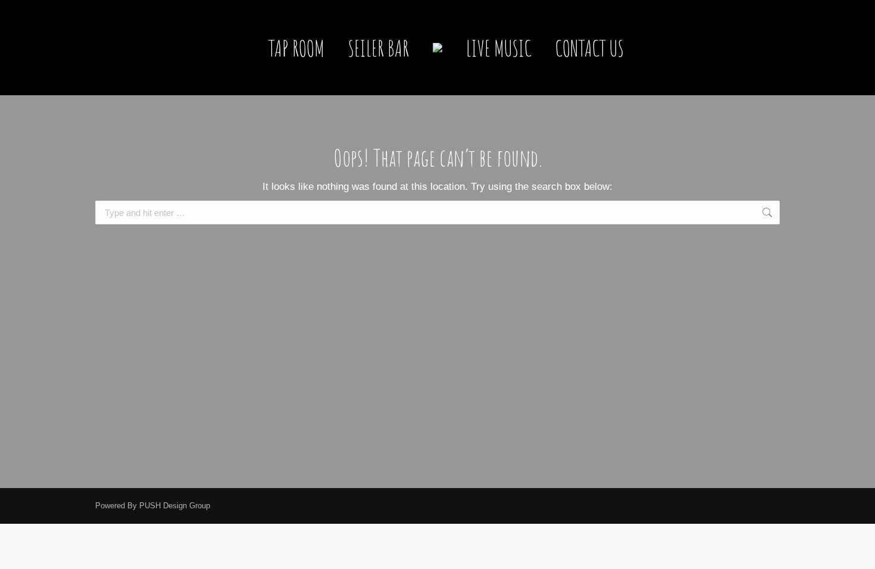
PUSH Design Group (174, 505)
